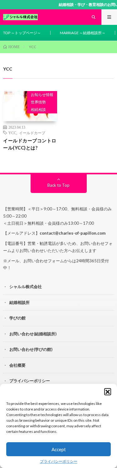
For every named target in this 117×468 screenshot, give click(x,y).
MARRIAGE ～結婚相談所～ (82, 32)
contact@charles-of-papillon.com (72, 233)
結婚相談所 (19, 302)
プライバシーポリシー (58, 461)
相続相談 (38, 109)
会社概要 (17, 365)
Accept (58, 449)
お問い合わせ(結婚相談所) (32, 333)
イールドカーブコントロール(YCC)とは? (29, 144)
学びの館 (17, 317)
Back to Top (58, 185)
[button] (108, 391)
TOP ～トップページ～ (22, 32)
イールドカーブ (32, 133)
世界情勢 (38, 102)
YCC (12, 133)
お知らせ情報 (42, 94)
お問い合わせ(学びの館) (30, 349)
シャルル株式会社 (25, 286)
